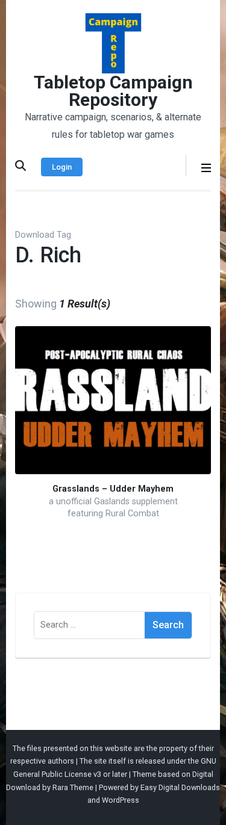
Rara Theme (72, 787)
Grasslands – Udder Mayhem (113, 489)
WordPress (120, 800)
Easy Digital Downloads (180, 787)
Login (62, 166)
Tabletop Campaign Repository (113, 91)
